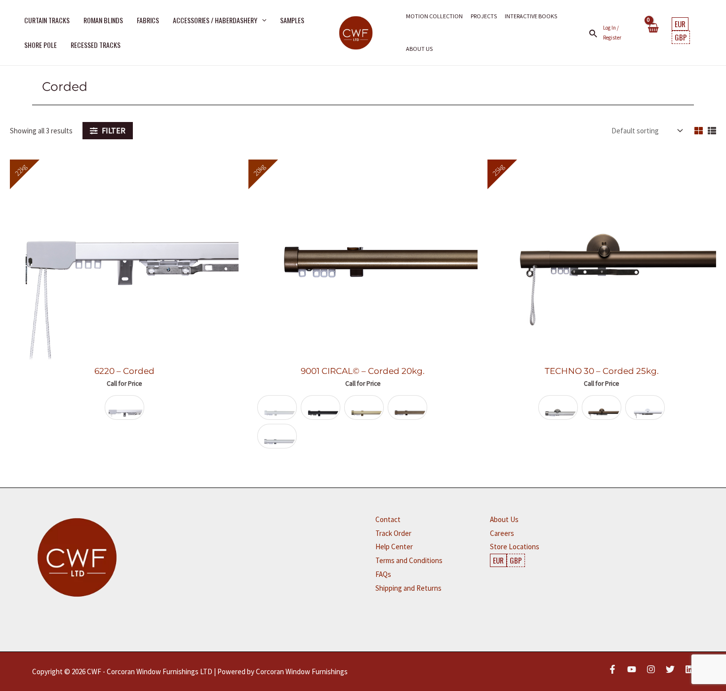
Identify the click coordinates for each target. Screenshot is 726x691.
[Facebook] (612, 669)
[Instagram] (650, 669)
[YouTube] (631, 669)
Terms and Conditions (409, 560)
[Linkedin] (689, 669)
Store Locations (514, 546)
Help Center (394, 546)
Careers (502, 533)
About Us (504, 519)
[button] (261, 20)
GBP (681, 37)
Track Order (393, 533)
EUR (680, 23)
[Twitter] (670, 669)
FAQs (383, 574)
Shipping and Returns (408, 588)
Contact (388, 519)
